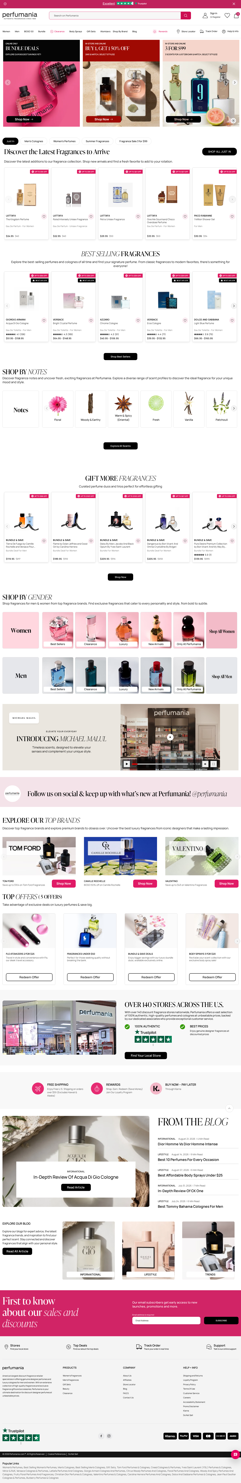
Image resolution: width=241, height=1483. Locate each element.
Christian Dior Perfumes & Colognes (73, 1474)
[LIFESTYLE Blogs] (148, 1250)
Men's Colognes (34, 141)
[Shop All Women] (221, 630)
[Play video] (127, 764)
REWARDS (113, 1085)
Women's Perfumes (64, 141)
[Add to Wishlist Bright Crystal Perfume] (91, 320)
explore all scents (120, 445)
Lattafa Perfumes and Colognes (66, 1470)
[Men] (21, 675)
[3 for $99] (201, 83)
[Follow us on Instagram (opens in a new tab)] (109, 1436)
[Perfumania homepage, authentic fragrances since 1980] (19, 15)
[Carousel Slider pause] (233, 120)
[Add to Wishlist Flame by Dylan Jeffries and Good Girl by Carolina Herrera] (91, 541)
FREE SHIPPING (57, 1085)
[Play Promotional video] (170, 737)
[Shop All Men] (221, 675)
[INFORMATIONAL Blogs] (88, 1250)
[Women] (21, 630)
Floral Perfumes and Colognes (183, 1470)
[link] (229, 1108)
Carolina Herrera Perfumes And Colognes (149, 1474)
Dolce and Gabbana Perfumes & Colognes (194, 1474)
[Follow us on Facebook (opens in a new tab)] (101, 1436)
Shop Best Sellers (120, 356)
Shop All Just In (219, 151)
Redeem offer (29, 977)
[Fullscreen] (213, 764)
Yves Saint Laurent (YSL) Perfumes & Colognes (206, 1467)
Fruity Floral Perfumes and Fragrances (34, 1474)
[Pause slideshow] (5, 4)
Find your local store (146, 1055)
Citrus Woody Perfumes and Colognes (146, 1470)
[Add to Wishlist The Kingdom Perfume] (44, 216)
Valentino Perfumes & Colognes (109, 1474)
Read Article (76, 1187)
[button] (211, 15)
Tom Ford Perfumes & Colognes (133, 1467)
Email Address (142, 1320)
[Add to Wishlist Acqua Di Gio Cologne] (44, 320)
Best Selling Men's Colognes (90, 1467)
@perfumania (209, 793)
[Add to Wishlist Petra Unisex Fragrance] (138, 216)
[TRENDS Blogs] (208, 1250)
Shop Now (120, 577)
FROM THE (193, 1121)
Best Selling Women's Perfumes (40, 1467)
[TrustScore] (153, 1037)
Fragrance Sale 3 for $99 (133, 141)
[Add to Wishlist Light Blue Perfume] (232, 320)
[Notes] (21, 408)
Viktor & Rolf (8, 1470)
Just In (10, 141)
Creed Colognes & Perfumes (165, 1467)
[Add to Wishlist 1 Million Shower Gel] (232, 216)
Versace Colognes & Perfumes (32, 1470)
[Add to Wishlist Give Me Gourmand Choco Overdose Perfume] (185, 216)
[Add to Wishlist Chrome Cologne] (138, 320)
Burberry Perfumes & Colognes (42, 1477)
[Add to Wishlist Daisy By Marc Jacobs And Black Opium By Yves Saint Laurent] (138, 541)
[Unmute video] (205, 764)
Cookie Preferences (57, 1454)
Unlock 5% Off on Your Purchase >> (121, 4)
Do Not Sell (73, 1454)
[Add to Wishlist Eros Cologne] (185, 320)
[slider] (160, 764)
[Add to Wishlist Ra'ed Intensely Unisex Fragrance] (91, 216)
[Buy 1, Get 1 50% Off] (121, 83)
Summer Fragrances (97, 141)
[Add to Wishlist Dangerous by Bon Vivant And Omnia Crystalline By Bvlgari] (185, 541)
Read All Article (17, 1251)
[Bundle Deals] (41, 83)
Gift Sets (111, 1467)
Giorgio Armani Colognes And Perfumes (104, 1470)
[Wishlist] (228, 15)
